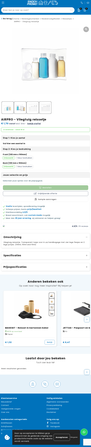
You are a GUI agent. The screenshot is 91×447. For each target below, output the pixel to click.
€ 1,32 (8, 342)
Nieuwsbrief (6, 402)
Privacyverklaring (54, 405)
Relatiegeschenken (30, 19)
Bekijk (49, 342)
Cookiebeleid (53, 409)
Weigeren (74, 437)
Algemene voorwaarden (58, 402)
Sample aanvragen (47, 199)
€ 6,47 (66, 342)
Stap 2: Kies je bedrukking (17, 149)
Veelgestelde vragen (11, 409)
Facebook (54, 423)
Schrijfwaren (6, 426)
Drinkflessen (6, 423)
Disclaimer (51, 412)
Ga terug (7, 18)
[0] (78, 10)
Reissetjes (67, 19)
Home (16, 19)
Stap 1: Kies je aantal (14, 138)
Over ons (5, 412)
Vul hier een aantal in (14, 143)
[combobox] (35, 10)
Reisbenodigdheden (51, 19)
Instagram (55, 426)
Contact (5, 405)
